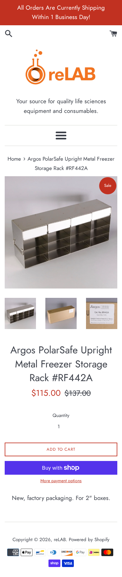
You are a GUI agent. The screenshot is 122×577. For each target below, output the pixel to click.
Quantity (61, 415)
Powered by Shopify (89, 539)
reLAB (60, 539)
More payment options (61, 481)
